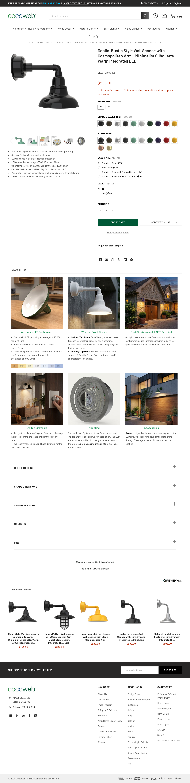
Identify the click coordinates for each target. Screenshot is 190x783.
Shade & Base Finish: (115, 116)
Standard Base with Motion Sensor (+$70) (122, 171)
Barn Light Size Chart (138, 747)
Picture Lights (87, 28)
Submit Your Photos (137, 752)
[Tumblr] (29, 716)
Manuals (132, 736)
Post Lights (153, 28)
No (103, 188)
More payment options (118, 232)
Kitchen (170, 28)
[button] (161, 222)
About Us (102, 694)
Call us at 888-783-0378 (24, 707)
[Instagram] (35, 716)
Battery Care (134, 758)
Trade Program (105, 704)
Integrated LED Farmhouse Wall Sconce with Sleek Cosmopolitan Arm (95, 636)
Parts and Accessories (168, 740)
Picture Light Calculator (139, 742)
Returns (102, 726)
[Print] (112, 259)
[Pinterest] (131, 259)
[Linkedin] (125, 259)
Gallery (131, 710)
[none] (50, 90)
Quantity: (104, 204)
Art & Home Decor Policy (110, 720)
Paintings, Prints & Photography (31, 28)
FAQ (130, 763)
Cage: (106, 183)
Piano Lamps (132, 28)
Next (89, 140)
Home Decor (64, 28)
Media (130, 731)
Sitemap (102, 742)
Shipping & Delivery (107, 710)
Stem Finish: (105, 133)
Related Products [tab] (21, 589)
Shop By (93, 36)
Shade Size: (109, 101)
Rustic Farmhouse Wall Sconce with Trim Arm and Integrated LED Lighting (131, 636)
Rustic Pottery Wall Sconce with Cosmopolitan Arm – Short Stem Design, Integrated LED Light (59, 638)
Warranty (102, 715)
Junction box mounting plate (91, 443)
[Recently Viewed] (156, 16)
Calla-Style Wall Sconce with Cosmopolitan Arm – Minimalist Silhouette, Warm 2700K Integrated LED (23, 638)
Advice (131, 726)
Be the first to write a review (95, 568)
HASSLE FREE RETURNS (75, 3)
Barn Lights (110, 28)
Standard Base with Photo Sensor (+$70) (122, 176)
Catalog (131, 720)
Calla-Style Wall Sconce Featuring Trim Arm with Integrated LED (167, 636)
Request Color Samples (110, 245)
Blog (130, 715)
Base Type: (109, 157)
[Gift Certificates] (164, 16)
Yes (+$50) (107, 193)
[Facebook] (100, 259)
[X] (119, 259)
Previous (11, 140)
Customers (133, 704)
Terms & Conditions (107, 731)
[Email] (106, 259)
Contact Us (103, 699)
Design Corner (134, 694)
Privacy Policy (105, 736)
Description (19, 269)
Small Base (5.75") (110, 167)
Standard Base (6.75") (112, 163)
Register (177, 3)
